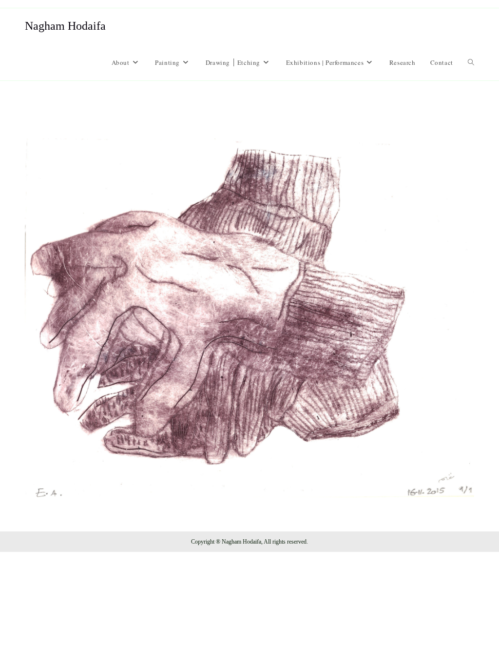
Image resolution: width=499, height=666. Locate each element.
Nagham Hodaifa (65, 26)
